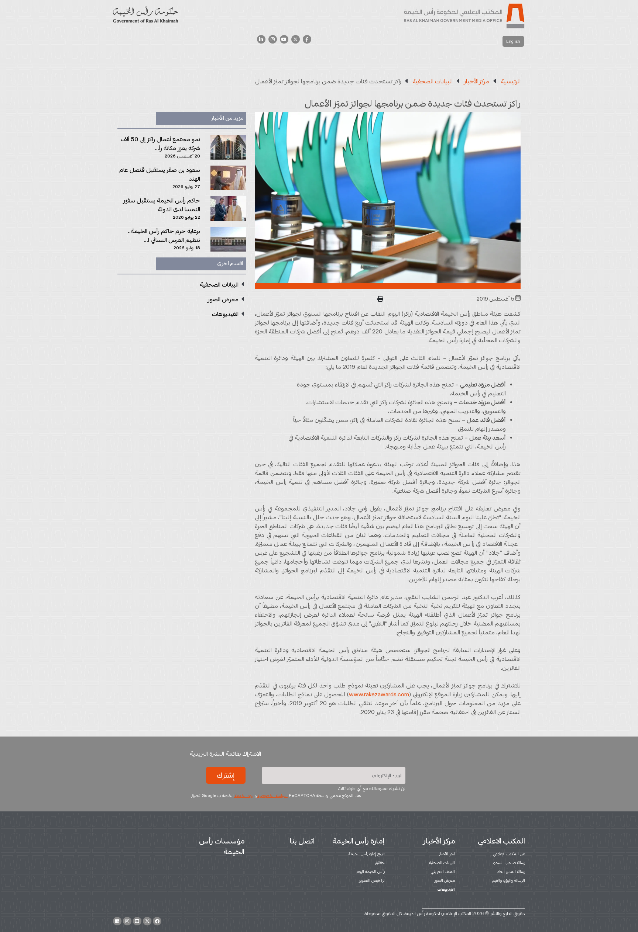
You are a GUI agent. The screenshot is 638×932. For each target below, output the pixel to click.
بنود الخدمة (244, 795)
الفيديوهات (446, 889)
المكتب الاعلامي (501, 840)
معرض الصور (444, 880)
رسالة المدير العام (511, 871)
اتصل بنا (302, 840)
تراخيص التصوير (372, 880)
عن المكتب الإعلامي (509, 853)
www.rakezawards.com (379, 694)
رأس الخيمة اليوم (371, 871)
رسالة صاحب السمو (509, 862)
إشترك (225, 775)
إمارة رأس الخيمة (358, 840)
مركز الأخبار (439, 840)
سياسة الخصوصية (272, 795)
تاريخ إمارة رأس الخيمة (367, 853)
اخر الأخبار (447, 853)
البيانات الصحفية (442, 862)
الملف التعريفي (443, 871)
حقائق (380, 862)
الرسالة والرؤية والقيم (508, 880)
